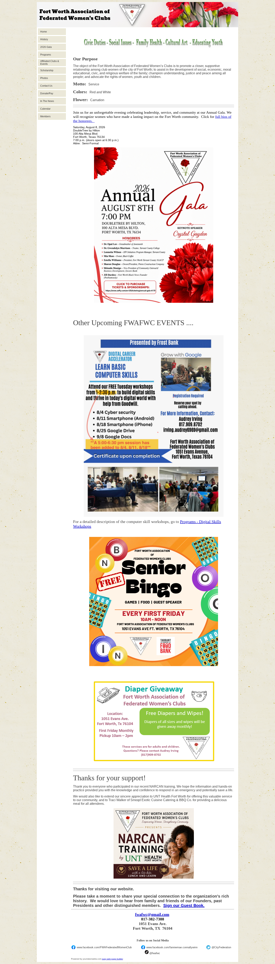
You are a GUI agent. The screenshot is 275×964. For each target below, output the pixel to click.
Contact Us (46, 85)
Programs (45, 54)
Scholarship (46, 70)
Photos (44, 78)
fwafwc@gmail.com (152, 914)
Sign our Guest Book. (184, 905)
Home (43, 31)
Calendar (45, 108)
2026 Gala (46, 47)
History (44, 39)
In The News (47, 101)
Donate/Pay (46, 93)
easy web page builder (112, 959)
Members (45, 116)
